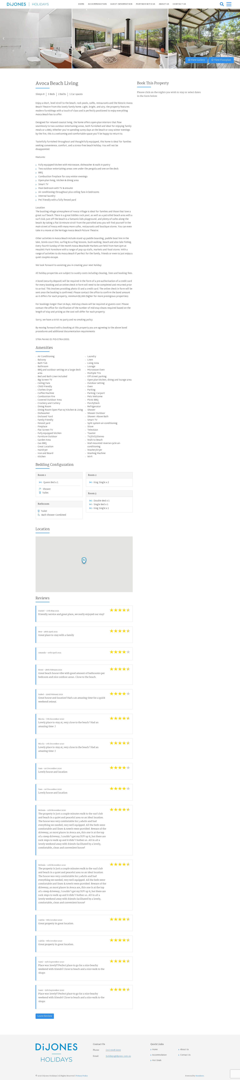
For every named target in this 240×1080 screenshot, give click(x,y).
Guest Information (121, 4)
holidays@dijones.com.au (118, 1056)
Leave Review (44, 1016)
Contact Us (179, 4)
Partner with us (145, 4)
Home (81, 4)
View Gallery (197, 60)
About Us (164, 4)
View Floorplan (222, 60)
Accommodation (97, 4)
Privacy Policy (82, 1075)
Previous (3, 38)
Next (236, 38)
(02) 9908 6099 (113, 1050)
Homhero (200, 1075)
